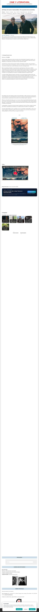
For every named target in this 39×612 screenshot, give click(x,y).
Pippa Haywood (9, 13)
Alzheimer (7, 11)
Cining (15, 11)
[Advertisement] (19, 47)
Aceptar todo (32, 609)
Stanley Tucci (15, 13)
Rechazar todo (19, 609)
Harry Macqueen (30, 11)
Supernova (19, 13)
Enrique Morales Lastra (23, 11)
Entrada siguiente (23, 232)
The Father (22, 13)
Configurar (25, 609)
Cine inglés (11, 11)
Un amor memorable (28, 13)
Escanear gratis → (31, 191)
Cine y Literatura (6, 35)
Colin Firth (18, 11)
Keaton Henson (4, 13)
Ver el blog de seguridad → (31, 193)
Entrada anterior (15, 232)
